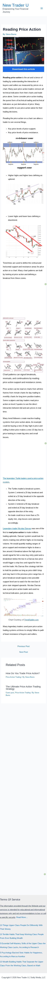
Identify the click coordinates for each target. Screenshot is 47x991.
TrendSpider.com (31, 620)
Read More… (22, 917)
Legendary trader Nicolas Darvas (17, 528)
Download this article (23, 69)
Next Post (23, 652)
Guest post (10, 693)
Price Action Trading (13, 677)
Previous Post (23, 646)
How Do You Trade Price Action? (23, 673)
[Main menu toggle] (41, 8)
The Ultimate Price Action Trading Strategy (23, 687)
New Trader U (16, 5)
